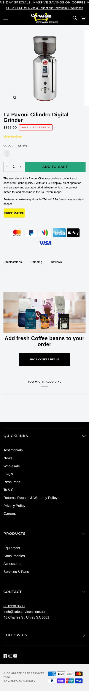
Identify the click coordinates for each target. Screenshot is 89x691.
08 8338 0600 (14, 606)
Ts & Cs (9, 490)
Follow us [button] (15, 635)
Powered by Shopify (19, 681)
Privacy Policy (14, 506)
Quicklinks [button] (15, 436)
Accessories (12, 564)
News (7, 458)
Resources (11, 482)
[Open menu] (6, 18)
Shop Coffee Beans (44, 359)
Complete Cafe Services (25, 673)
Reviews (56, 262)
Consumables (14, 556)
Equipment (11, 548)
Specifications (12, 262)
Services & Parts (16, 572)
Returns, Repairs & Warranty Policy (30, 498)
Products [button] (14, 534)
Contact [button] (12, 592)
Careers (9, 513)
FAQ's (8, 474)
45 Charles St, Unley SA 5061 (26, 617)
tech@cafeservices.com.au (24, 612)
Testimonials (13, 450)
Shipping (36, 262)
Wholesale (11, 466)
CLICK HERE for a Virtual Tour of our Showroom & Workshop (44, 8)
